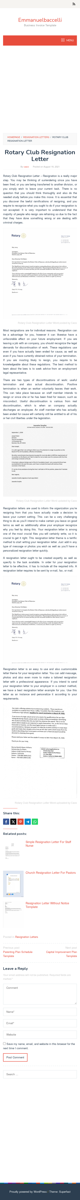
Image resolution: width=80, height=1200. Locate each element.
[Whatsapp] (35, 822)
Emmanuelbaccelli (40, 20)
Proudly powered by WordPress (28, 1191)
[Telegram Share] (28, 822)
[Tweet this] (13, 822)
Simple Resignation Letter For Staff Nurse (48, 843)
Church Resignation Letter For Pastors (51, 872)
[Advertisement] (40, 91)
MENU (70, 40)
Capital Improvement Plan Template (61, 952)
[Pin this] (20, 822)
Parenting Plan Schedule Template (17, 952)
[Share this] (6, 822)
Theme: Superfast (60, 1191)
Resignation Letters (26, 937)
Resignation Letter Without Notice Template (47, 905)
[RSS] (74, 4)
